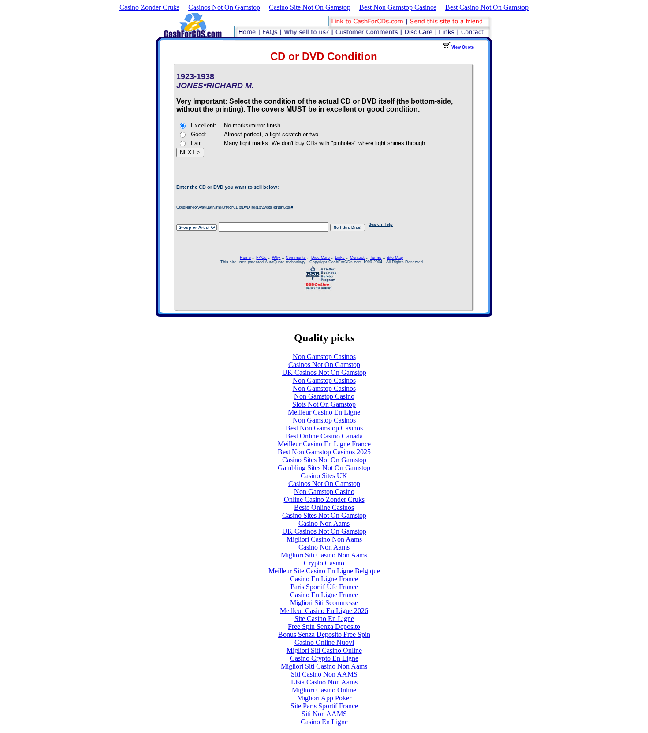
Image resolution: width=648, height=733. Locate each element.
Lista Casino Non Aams (324, 682)
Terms (375, 257)
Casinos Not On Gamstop (224, 7)
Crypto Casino (324, 563)
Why (276, 257)
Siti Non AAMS (324, 714)
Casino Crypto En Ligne (324, 658)
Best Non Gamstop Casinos (397, 7)
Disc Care (320, 257)
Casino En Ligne (324, 722)
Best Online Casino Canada (324, 436)
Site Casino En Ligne (324, 618)
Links (340, 257)
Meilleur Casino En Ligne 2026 (324, 610)
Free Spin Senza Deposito (324, 626)
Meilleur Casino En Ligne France (324, 444)
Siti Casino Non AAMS (324, 674)
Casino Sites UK (324, 475)
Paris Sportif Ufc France (324, 587)
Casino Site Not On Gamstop (309, 7)
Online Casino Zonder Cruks (324, 499)
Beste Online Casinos (324, 507)
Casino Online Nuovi (324, 642)
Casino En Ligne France (324, 579)
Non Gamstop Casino (324, 396)
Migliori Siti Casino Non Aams (324, 555)
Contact (357, 257)
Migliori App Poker (324, 698)
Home (245, 257)
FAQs (261, 257)
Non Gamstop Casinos (324, 356)
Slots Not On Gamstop (324, 404)
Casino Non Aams (324, 523)
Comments (296, 257)
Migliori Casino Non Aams (324, 539)
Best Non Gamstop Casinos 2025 (324, 452)
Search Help (381, 224)
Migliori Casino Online (324, 690)
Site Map (395, 257)
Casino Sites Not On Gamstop (324, 460)
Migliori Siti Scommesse (324, 602)
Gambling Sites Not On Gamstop (324, 467)
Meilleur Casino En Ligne (324, 412)
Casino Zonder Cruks (149, 7)
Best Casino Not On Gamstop (487, 7)
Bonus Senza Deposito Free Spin (324, 634)
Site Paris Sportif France (324, 706)
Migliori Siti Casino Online (324, 650)
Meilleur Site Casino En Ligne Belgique (324, 571)
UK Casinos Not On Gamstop (324, 372)
